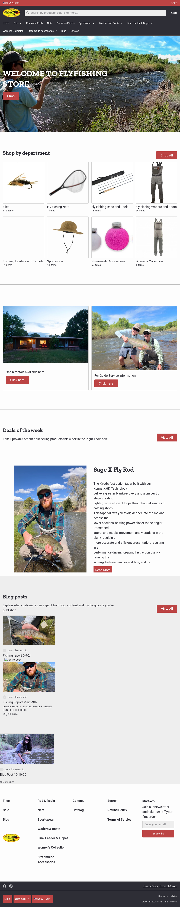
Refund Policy (117, 810)
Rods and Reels (34, 23)
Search (112, 801)
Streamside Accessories (41, 31)
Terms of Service (119, 819)
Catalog (74, 31)
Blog (63, 31)
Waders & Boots (49, 829)
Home (6, 23)
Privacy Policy (150, 886)
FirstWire (173, 896)
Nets (49, 23)
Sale (6, 810)
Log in (174, 3)
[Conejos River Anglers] (11, 12)
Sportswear (85, 23)
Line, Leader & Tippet (138, 23)
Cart (174, 13)
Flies (16, 23)
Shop (11, 96)
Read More (103, 570)
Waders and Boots (109, 23)
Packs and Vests (65, 23)
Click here (17, 380)
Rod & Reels (46, 801)
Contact (78, 801)
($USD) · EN (43, 899)
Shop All (167, 155)
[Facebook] (4, 886)
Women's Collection (13, 31)
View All (167, 437)
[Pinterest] (11, 886)
